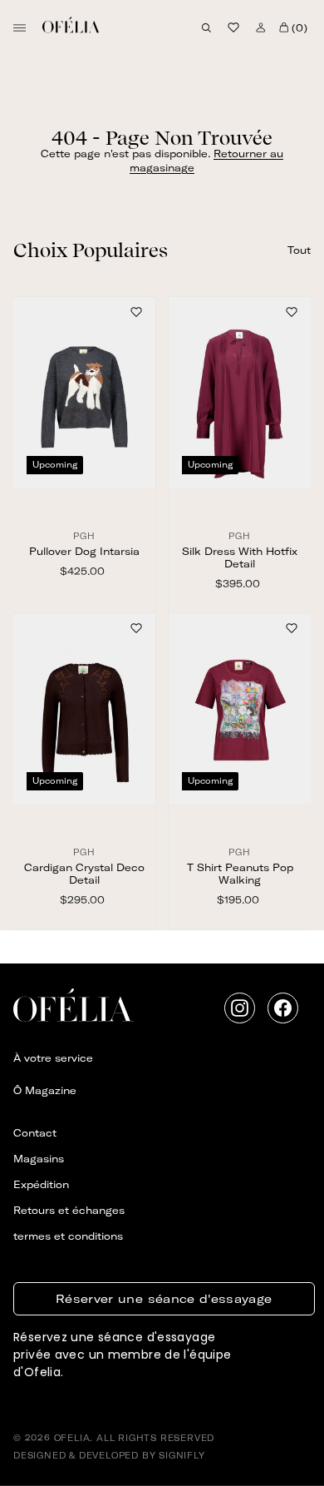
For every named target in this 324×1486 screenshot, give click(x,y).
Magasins (38, 1158)
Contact (34, 1133)
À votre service (53, 1058)
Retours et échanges (69, 1210)
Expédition (41, 1184)
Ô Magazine (44, 1090)
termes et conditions (68, 1236)
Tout (299, 250)
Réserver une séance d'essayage (164, 1298)
